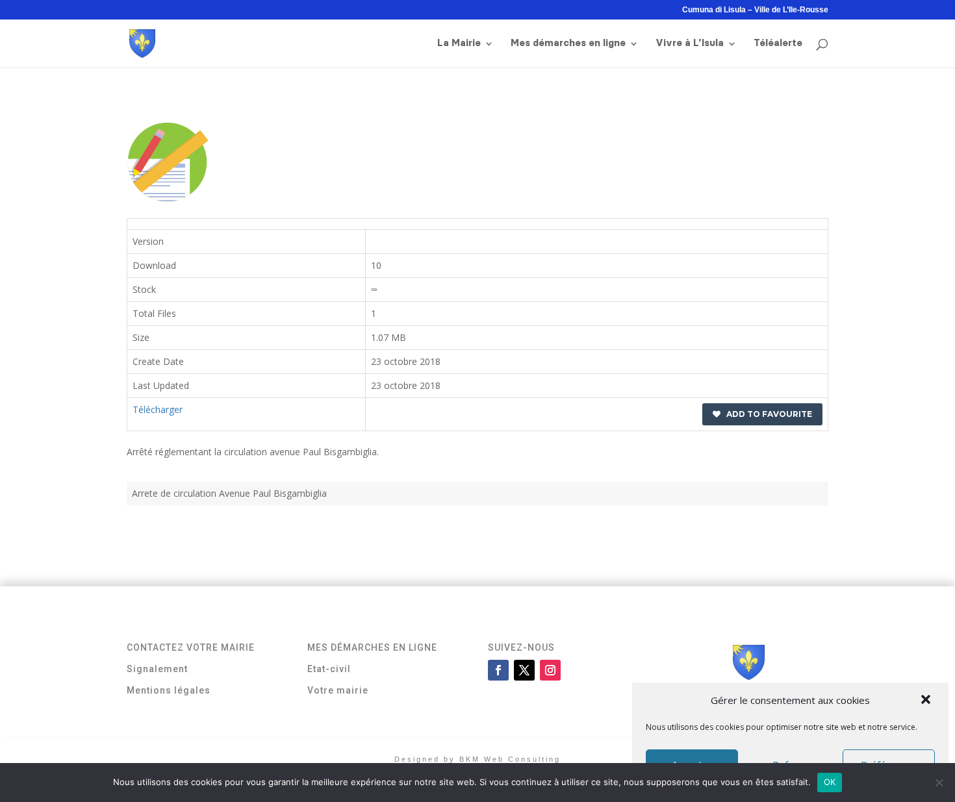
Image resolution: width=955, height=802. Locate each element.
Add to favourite (766, 414)
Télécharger (158, 409)
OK (830, 782)
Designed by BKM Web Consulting (477, 759)
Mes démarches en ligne (568, 43)
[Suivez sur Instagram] (550, 670)
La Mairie (459, 43)
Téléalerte (778, 43)
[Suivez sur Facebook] (498, 670)
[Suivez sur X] (524, 670)
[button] (927, 700)
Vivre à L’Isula (690, 43)
